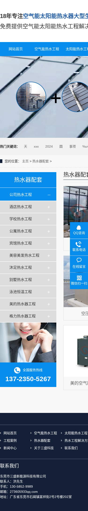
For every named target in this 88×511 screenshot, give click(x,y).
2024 (49, 146)
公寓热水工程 (20, 231)
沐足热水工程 (20, 268)
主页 (25, 161)
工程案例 (10, 440)
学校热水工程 (20, 219)
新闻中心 (10, 448)
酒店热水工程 (20, 207)
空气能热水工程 (46, 49)
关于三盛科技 (44, 448)
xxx (36, 146)
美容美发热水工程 (24, 255)
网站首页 (16, 49)
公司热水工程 (20, 195)
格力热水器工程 (22, 316)
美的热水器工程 (22, 304)
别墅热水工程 (20, 280)
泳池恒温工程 (20, 292)
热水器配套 (40, 161)
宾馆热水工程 (20, 243)
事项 (72, 146)
